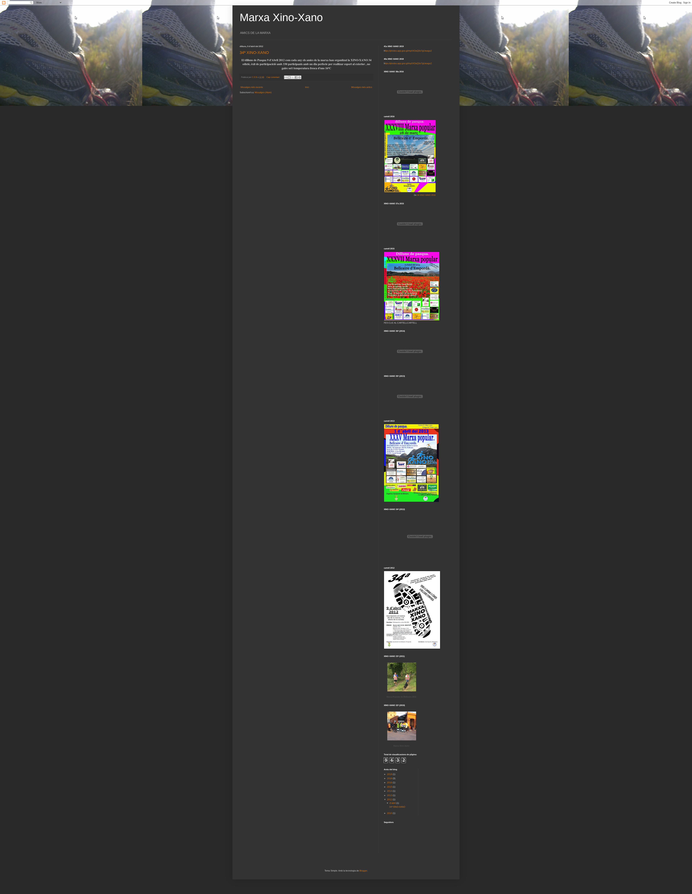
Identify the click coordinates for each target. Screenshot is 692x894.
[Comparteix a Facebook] (296, 77)
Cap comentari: (273, 77)
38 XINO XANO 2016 (426, 195)
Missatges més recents (252, 87)
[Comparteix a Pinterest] (299, 77)
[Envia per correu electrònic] (286, 77)
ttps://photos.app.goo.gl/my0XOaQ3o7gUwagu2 (408, 51)
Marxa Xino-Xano (281, 17)
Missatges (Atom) (263, 92)
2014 (390, 791)
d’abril (393, 803)
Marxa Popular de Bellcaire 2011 (401, 697)
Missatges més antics (361, 87)
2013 (390, 795)
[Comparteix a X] (292, 77)
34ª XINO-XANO (254, 52)
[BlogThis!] (289, 77)
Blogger (363, 870)
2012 (390, 799)
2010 (390, 813)
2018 (390, 778)
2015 (390, 787)
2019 (390, 774)
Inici (307, 87)
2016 (390, 782)
